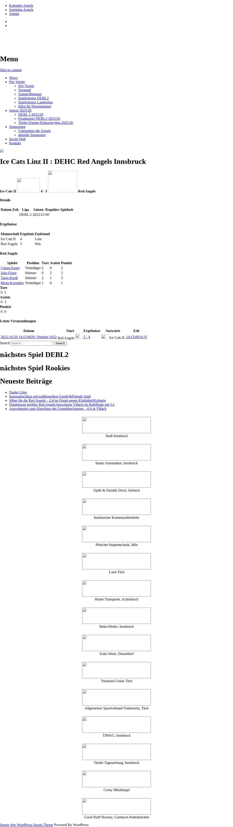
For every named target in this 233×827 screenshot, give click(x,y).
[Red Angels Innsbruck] (116, 151)
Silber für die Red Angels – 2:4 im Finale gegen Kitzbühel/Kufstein (57, 400)
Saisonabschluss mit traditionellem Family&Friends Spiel (50, 396)
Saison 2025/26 (20, 110)
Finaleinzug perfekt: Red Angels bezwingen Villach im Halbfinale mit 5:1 (62, 404)
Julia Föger (9, 273)
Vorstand (24, 90)
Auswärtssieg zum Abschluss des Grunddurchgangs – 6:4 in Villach (57, 409)
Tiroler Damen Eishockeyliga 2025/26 (45, 123)
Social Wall (17, 139)
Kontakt (15, 143)
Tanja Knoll (9, 278)
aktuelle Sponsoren (32, 135)
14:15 (136, 337)
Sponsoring (17, 127)
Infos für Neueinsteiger (34, 106)
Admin (14, 14)
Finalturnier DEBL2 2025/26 (39, 119)
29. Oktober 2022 (29, 337)
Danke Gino (18, 392)
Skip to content (11, 70)
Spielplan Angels (21, 10)
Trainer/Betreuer (30, 94)
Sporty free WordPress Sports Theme (26, 825)
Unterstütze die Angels (34, 131)
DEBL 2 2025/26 (30, 114)
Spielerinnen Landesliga (35, 102)
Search (5, 343)
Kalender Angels (21, 5)
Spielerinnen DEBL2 (33, 98)
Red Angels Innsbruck (34, 36)
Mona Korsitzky (12, 283)
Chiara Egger (10, 268)
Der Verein (17, 82)
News (13, 78)
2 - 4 (87, 337)
